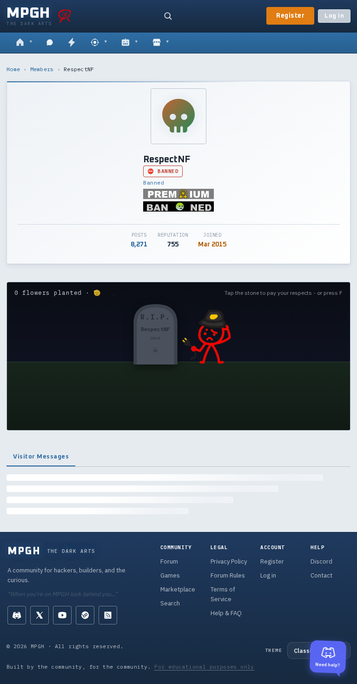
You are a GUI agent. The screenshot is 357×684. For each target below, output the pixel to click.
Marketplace (177, 589)
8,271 (139, 244)
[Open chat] (49, 43)
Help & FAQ (226, 613)
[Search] (167, 15)
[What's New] (71, 43)
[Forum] (24, 43)
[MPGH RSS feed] (108, 615)
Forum (169, 561)
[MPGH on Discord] (16, 615)
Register (290, 16)
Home (13, 69)
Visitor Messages (41, 456)
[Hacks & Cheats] (98, 43)
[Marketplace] (160, 43)
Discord (321, 561)
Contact (321, 575)
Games (170, 575)
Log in (334, 16)
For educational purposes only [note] (204, 666)
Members (42, 69)
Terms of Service (223, 594)
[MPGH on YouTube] (62, 615)
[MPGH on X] (39, 615)
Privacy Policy (229, 561)
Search (170, 603)
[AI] (129, 43)
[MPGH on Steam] (85, 615)
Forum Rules (228, 575)
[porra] (65, 16)
